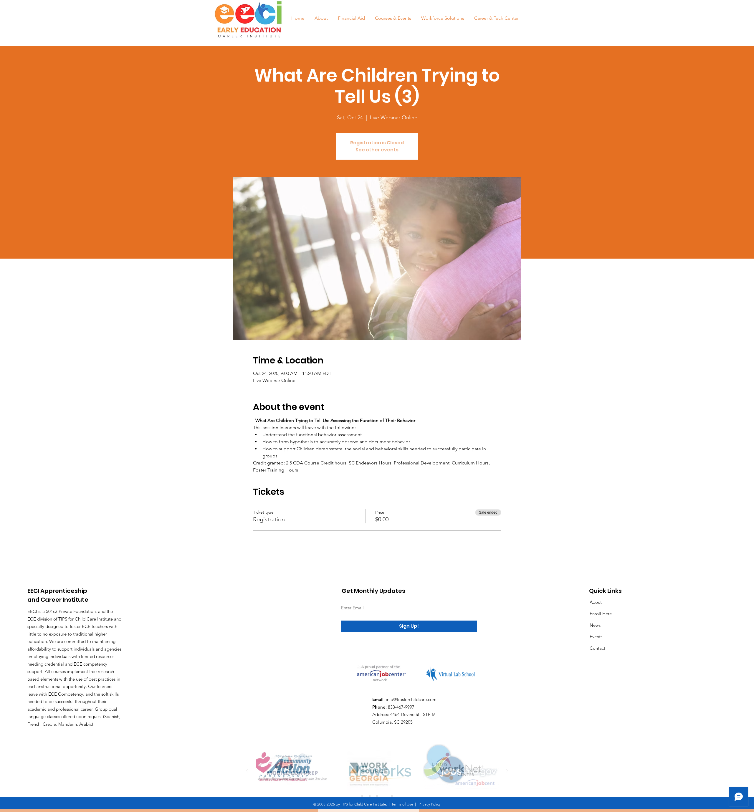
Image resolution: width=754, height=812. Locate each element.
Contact (597, 648)
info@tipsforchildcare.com (411, 699)
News (595, 625)
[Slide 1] (362, 796)
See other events (377, 149)
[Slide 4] (384, 796)
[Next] (507, 771)
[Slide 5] (392, 796)
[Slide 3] (377, 796)
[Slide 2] (370, 796)
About (596, 602)
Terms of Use (402, 804)
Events (596, 636)
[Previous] (247, 771)
